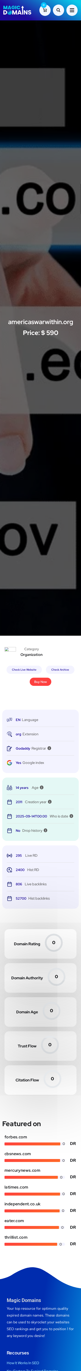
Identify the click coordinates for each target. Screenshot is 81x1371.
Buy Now (40, 682)
